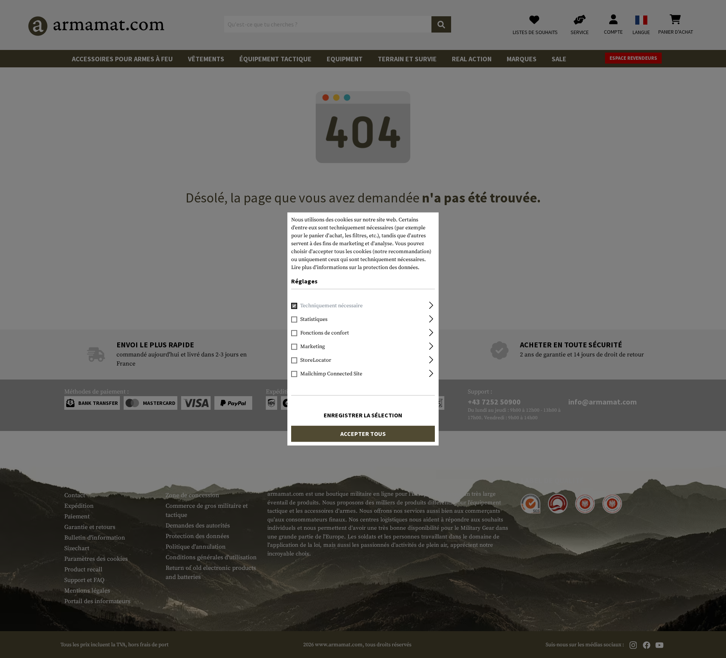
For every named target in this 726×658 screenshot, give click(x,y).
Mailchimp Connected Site (331, 374)
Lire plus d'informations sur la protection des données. (355, 267)
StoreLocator (315, 360)
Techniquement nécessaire (331, 306)
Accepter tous (363, 434)
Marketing (312, 347)
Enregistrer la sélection (363, 415)
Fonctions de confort (324, 333)
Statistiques (313, 319)
